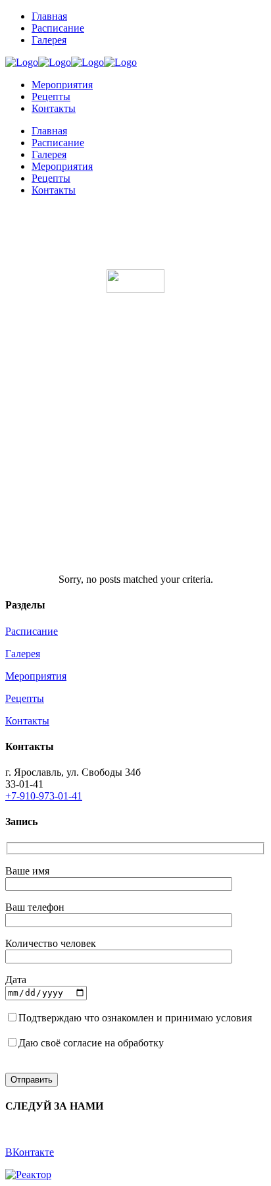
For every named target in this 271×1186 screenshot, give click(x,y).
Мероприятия (35, 676)
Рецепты (24, 698)
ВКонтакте (29, 1152)
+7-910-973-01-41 (43, 795)
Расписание (31, 631)
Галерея (22, 653)
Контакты (27, 720)
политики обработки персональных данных (104, 1029)
